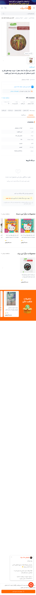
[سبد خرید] (5, 8)
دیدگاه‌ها (23, 115)
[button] (3, 228)
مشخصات (30, 115)
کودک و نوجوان (25, 79)
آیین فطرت (32, 67)
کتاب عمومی (25, 110)
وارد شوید (8, 198)
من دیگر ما (10, 110)
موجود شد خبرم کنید (17, 591)
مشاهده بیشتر (6, 214)
